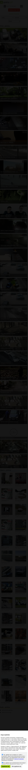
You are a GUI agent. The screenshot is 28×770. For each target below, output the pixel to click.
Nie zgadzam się (16, 766)
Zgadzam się (5, 766)
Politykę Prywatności (19, 759)
